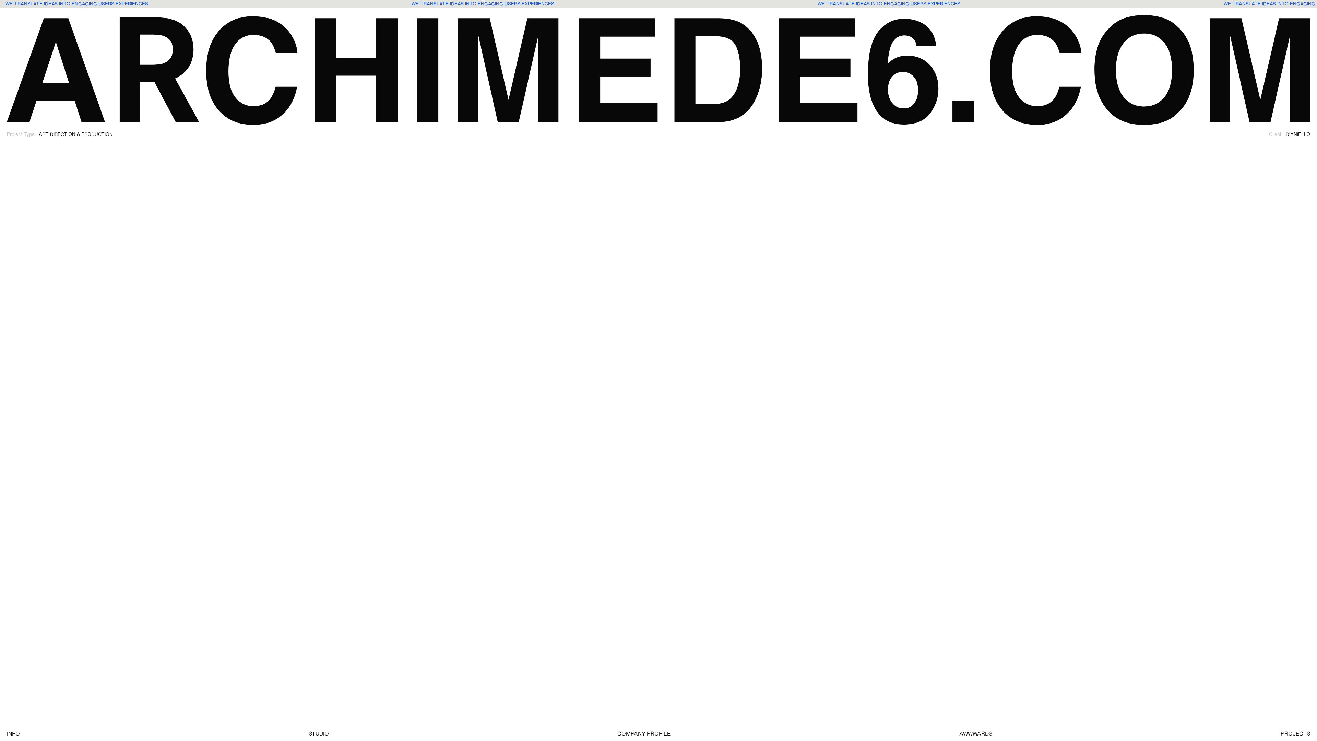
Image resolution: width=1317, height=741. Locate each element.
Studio (319, 734)
